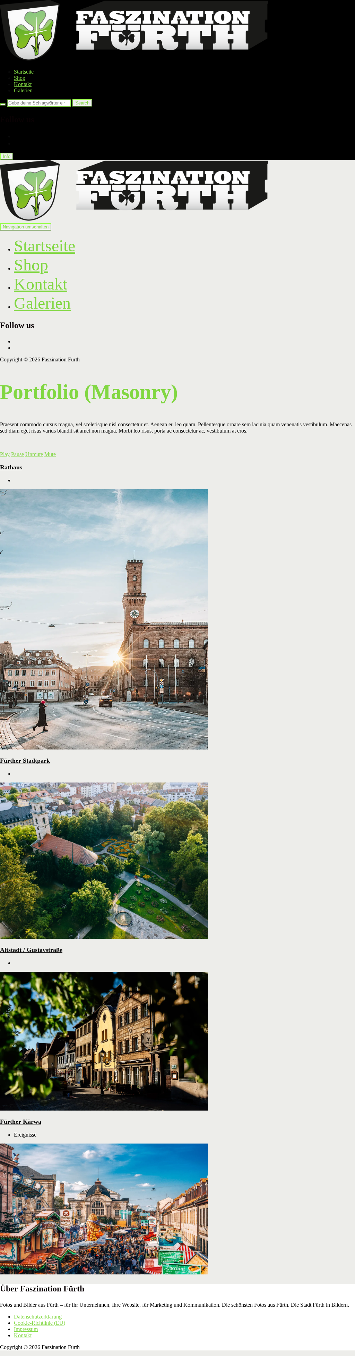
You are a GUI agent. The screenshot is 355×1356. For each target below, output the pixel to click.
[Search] (3, 104)
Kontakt (23, 84)
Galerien (23, 90)
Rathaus (11, 467)
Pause (17, 454)
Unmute (34, 454)
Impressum (26, 1329)
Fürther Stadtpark (25, 760)
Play (5, 454)
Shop (19, 78)
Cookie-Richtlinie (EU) (39, 1323)
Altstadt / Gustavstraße (31, 949)
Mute (50, 454)
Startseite (24, 72)
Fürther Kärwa (20, 1121)
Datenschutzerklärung (38, 1317)
